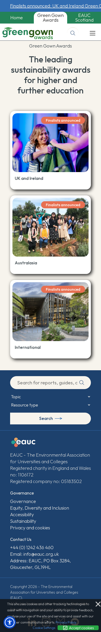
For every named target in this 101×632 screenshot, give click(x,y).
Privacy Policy (66, 622)
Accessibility (22, 514)
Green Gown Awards (50, 17)
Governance (23, 501)
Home (16, 17)
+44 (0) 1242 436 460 (32, 547)
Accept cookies (81, 627)
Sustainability (23, 521)
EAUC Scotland (84, 17)
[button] (10, 622)
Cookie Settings (44, 628)
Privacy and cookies (30, 528)
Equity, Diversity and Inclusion (39, 508)
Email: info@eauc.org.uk (34, 554)
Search (46, 418)
